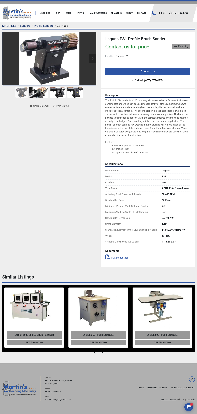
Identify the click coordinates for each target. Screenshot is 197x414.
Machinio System (168, 399)
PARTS (80, 13)
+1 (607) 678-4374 (173, 13)
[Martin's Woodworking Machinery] (19, 388)
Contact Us (148, 71)
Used (68, 13)
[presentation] (95, 352)
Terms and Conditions (183, 388)
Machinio (191, 399)
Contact (141, 13)
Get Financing (181, 46)
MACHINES (45, 13)
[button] (46, 13)
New (58, 13)
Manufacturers (98, 13)
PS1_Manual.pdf (119, 257)
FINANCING (116, 13)
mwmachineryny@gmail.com (58, 399)
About (129, 13)
